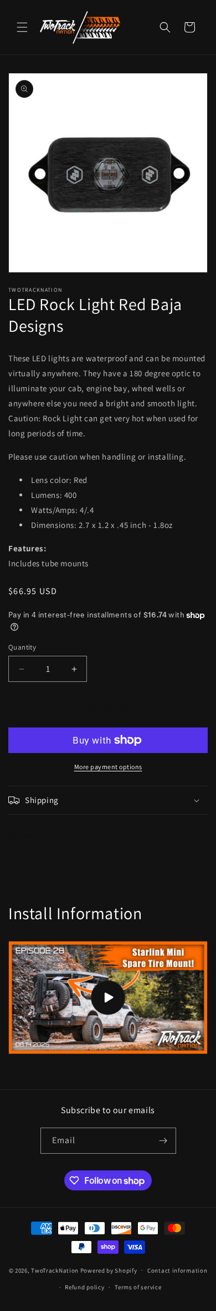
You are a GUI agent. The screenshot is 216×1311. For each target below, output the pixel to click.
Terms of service (138, 1287)
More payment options (108, 766)
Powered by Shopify (108, 1270)
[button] (22, 27)
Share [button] (29, 835)
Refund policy (84, 1287)
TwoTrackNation (55, 1270)
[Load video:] (108, 997)
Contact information (177, 1270)
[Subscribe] (163, 1141)
